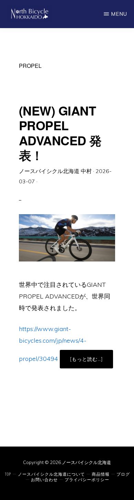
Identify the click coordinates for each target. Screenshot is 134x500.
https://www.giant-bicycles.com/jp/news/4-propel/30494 (53, 344)
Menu (119, 14)
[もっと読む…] (91, 361)
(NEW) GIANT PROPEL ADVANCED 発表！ (60, 132)
